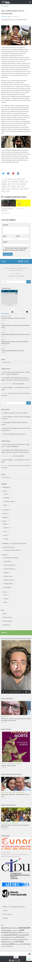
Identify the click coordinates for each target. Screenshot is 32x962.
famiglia (2, 935)
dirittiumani (5, 933)
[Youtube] (27, 261)
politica (11, 944)
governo (9, 184)
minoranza (13, 186)
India (18, 184)
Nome (5, 236)
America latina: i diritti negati (11, 557)
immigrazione (12, 937)
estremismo (22, 181)
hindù (14, 184)
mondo (18, 186)
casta (15, 179)
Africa (5, 524)
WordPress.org (6, 625)
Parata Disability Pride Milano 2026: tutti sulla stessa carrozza (15, 334)
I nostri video (6, 510)
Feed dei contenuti (7, 617)
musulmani (4, 188)
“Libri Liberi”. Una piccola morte (8, 765)
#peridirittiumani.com (8, 928)
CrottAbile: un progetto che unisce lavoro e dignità (13, 318)
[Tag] (27, 312)
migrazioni (8, 942)
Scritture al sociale (6, 316)
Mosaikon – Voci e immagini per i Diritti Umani (14, 906)
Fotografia (6, 497)
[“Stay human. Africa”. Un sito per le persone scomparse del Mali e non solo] (16, 814)
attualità (3, 930)
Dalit (24, 179)
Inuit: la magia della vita (18, 383)
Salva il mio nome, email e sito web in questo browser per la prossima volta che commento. (15, 249)
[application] (16, 667)
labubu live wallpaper (8, 387)
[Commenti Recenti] (19, 312)
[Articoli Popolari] (12, 312)
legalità (18, 939)
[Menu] (30, 2)
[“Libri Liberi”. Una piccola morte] (16, 747)
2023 (4, 305)
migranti (3, 942)
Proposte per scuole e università (12, 550)
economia (24, 932)
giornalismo (4, 184)
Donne (5, 595)
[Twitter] (22, 261)
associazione (10, 179)
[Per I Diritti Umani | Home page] (7, 2)
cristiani (19, 179)
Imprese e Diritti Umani (9, 569)
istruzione (4, 186)
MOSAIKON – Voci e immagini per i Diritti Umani (14, 543)
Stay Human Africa (8, 583)
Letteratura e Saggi (8, 501)
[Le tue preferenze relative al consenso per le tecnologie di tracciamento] (29, 959)
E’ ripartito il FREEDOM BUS (12, 374)
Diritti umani (12, 932)
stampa (28, 944)
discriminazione (15, 181)
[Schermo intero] (28, 692)
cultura (12, 930)
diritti (9, 181)
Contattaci (5, 918)
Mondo (6, 6)
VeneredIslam (7, 587)
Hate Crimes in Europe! (9, 565)
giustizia (26, 935)
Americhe (6, 528)
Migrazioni (5, 517)
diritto (17, 932)
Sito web (5, 242)
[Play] (3, 692)
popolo (21, 188)
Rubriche (5, 555)
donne (20, 932)
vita (11, 946)
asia (5, 179)
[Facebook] (19, 261)
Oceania (6, 539)
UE (5, 946)
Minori (5, 602)
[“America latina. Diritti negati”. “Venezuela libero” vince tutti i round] (16, 784)
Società (3, 332)
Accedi (4, 613)
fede (27, 181)
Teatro (5, 505)
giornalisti (20, 935)
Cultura (4, 491)
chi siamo (5, 910)
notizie (9, 188)
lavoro (8, 186)
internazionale (23, 184)
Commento (5, 225)
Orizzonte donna (8, 576)
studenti (2, 946)
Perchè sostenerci (7, 914)
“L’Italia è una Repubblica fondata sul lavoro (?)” (12, 350)
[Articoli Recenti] (5, 312)
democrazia (4, 181)
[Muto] (26, 692)
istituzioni (11, 939)
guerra (7, 937)
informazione (20, 937)
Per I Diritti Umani (6, 16)
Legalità (6, 598)
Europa (5, 535)
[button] (16, 667)
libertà (24, 939)
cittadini (8, 930)
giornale (7, 935)
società (3, 191)
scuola (16, 944)
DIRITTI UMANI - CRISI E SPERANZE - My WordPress (15, 378)
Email (18, 236)
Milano (12, 941)
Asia (2, 6)
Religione (26, 188)
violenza (7, 191)
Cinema (6, 494)
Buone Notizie (7, 561)
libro (27, 939)
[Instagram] (25, 261)
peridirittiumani (15, 188)
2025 (15, 305)
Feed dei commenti (7, 621)
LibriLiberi (6, 572)
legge (21, 939)
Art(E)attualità (6, 487)
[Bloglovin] (30, 261)
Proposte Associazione (8, 547)
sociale (19, 944)
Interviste (5, 513)
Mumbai (23, 186)
